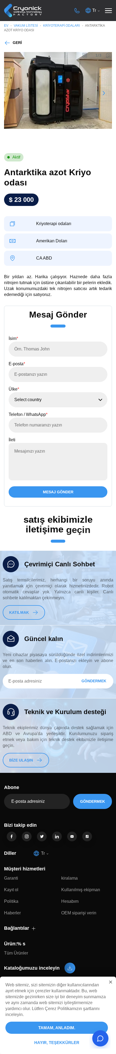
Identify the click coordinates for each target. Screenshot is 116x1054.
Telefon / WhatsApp (28, 414)
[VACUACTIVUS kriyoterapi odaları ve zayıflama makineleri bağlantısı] (23, 11)
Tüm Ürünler (16, 953)
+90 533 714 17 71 (77, 10)
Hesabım (70, 901)
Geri (17, 42)
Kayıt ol (11, 889)
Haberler (12, 913)
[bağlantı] (11, 836)
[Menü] (108, 10)
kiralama (69, 878)
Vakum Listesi (26, 25)
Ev (6, 25)
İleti (12, 440)
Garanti (11, 878)
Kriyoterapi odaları (61, 25)
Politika (11, 901)
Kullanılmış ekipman (80, 889)
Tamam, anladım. (56, 1027)
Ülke (14, 389)
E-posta (17, 363)
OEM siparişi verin (78, 913)
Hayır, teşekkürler (56, 1042)
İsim (13, 338)
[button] (110, 982)
